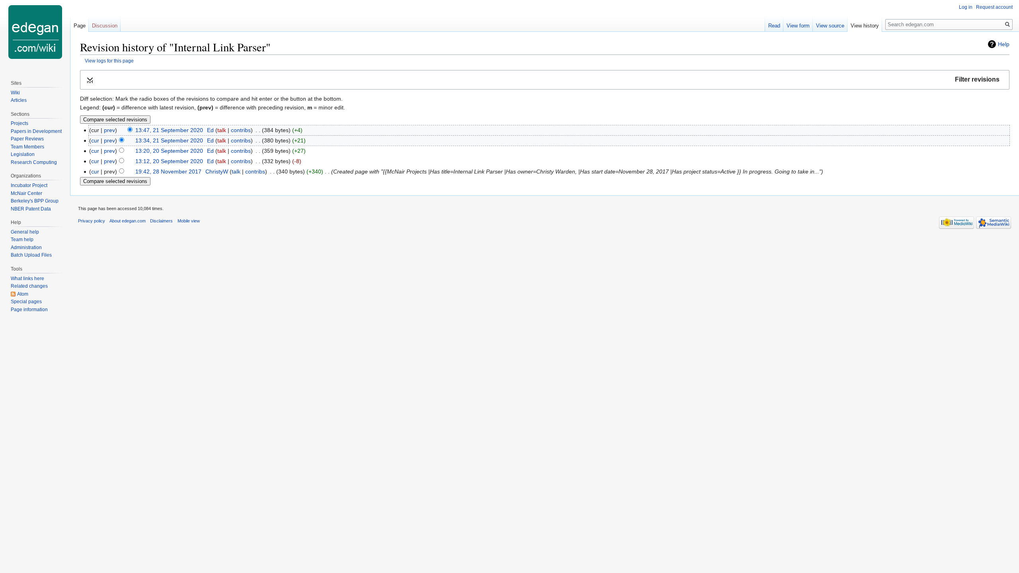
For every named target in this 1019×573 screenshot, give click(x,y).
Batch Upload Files (31, 255)
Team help (22, 239)
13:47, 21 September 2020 (169, 130)
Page (80, 26)
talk (221, 130)
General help (25, 232)
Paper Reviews (27, 139)
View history (865, 26)
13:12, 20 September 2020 (169, 161)
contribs (241, 130)
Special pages (26, 301)
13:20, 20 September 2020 (169, 151)
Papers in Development (36, 131)
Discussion (104, 26)
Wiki (15, 93)
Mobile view (189, 220)
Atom (22, 294)
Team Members (27, 147)
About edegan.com (127, 220)
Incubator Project (29, 185)
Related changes (29, 286)
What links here (27, 278)
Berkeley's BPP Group (35, 201)
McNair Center (26, 193)
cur (95, 140)
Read (774, 26)
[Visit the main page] (35, 32)
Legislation (23, 154)
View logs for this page (109, 60)
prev (109, 130)
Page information (29, 309)
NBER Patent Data (31, 209)
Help (1003, 44)
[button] (545, 80)
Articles (19, 100)
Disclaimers (161, 220)
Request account (994, 7)
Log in (965, 7)
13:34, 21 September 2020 (169, 140)
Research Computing (34, 162)
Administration (26, 247)
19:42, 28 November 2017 (168, 171)
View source (830, 26)
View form (798, 26)
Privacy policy (91, 220)
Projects (19, 123)
